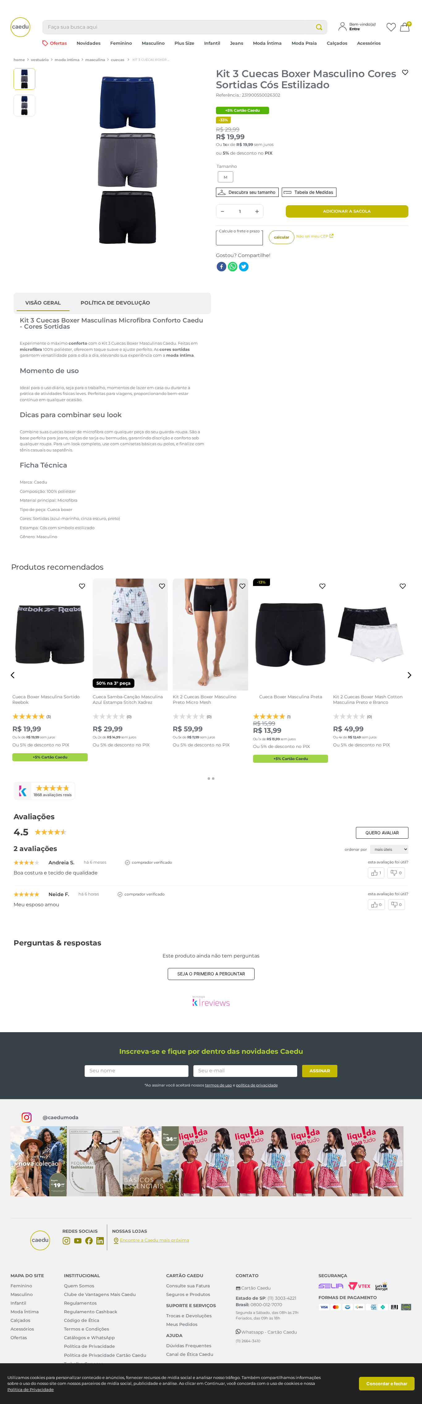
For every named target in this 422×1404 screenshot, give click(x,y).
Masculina (95, 60)
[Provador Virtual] (247, 192)
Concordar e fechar (386, 1383)
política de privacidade (257, 1085)
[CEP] (243, 238)
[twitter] (244, 267)
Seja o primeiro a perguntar (211, 973)
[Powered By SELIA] (331, 1286)
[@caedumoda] (39, 1161)
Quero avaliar (382, 832)
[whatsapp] (233, 267)
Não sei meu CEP (312, 236)
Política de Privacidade (30, 1389)
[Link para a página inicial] (19, 60)
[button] (359, 26)
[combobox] (185, 27)
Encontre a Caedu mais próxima (154, 1240)
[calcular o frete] (281, 237)
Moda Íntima (67, 60)
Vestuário (40, 60)
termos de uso (218, 1085)
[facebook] (221, 267)
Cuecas (117, 60)
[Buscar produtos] (319, 27)
